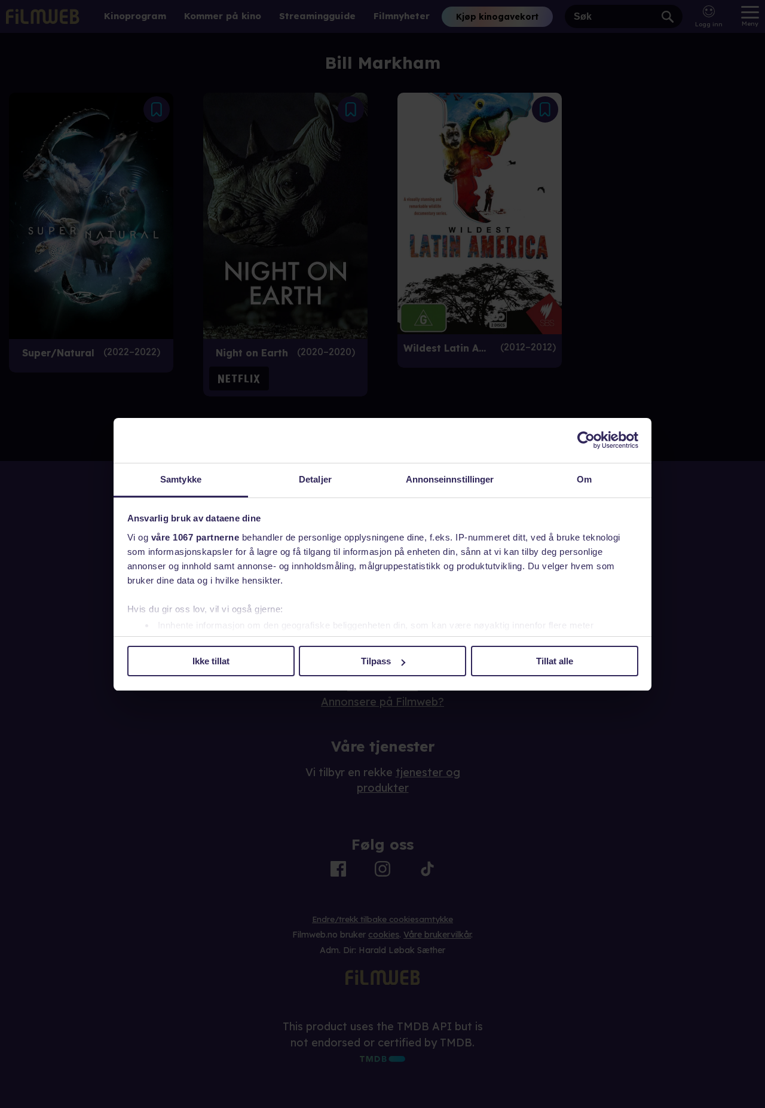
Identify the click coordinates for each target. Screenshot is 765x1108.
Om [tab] (584, 479)
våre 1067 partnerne (195, 537)
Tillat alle (554, 661)
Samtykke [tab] (180, 479)
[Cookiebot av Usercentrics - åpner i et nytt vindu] (586, 440)
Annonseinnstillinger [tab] (450, 479)
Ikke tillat (211, 661)
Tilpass (376, 661)
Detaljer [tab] (315, 479)
